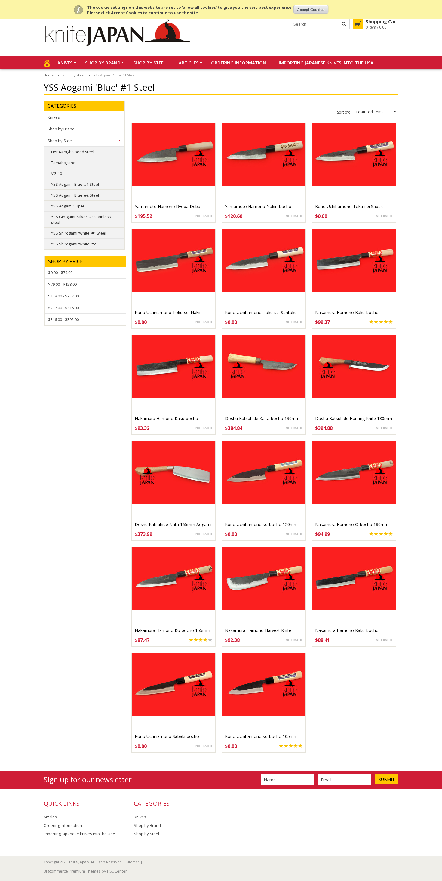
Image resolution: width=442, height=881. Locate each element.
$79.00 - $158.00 (62, 284)
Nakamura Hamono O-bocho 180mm (351, 524)
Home (49, 75)
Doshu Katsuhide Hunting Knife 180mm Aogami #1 (353, 421)
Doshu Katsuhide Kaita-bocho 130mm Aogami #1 (262, 421)
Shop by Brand (103, 63)
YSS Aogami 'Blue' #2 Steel (75, 195)
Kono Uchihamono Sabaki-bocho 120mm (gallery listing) (167, 739)
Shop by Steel (149, 63)
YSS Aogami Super (67, 206)
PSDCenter (117, 871)
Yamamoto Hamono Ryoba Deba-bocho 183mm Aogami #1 (168, 209)
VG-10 (56, 173)
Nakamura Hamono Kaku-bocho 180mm (347, 315)
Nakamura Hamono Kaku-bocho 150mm (347, 633)
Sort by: (343, 112)
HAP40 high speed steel (72, 151)
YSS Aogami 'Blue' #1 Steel (75, 184)
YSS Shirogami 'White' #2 (73, 244)
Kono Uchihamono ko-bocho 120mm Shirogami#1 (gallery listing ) (261, 527)
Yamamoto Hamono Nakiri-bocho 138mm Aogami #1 (258, 209)
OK (311, 9)
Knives (65, 63)
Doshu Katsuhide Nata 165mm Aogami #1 (173, 527)
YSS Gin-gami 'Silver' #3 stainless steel (81, 219)
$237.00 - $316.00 (63, 307)
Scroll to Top (435, 845)
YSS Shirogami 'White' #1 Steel (78, 233)
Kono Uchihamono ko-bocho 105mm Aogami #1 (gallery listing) (261, 739)
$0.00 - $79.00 (60, 272)
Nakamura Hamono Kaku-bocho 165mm (166, 421)
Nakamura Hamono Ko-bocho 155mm (172, 630)
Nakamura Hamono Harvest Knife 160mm (258, 633)
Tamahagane (63, 162)
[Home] (47, 62)
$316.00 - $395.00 (63, 319)
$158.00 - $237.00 (63, 296)
